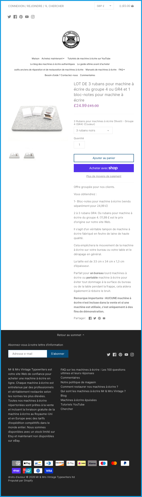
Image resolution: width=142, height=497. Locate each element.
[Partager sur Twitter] (94, 317)
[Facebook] (15, 16)
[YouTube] (27, 16)
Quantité (79, 138)
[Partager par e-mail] (104, 317)
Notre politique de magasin (78, 382)
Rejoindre (34, 6)
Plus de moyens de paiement (103, 176)
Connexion (16, 6)
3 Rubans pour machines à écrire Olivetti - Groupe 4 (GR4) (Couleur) (103, 123)
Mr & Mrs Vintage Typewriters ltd (55, 477)
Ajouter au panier (104, 158)
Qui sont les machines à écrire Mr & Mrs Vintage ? (93, 391)
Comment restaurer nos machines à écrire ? (89, 386)
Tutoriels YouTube (72, 404)
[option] (14, 154)
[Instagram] (33, 16)
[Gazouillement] (9, 16)
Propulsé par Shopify (20, 480)
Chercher (67, 409)
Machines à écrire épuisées (79, 400)
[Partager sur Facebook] (90, 317)
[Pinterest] (21, 16)
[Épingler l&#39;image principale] (99, 317)
